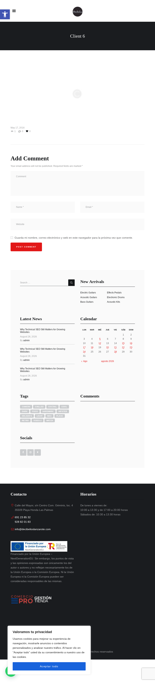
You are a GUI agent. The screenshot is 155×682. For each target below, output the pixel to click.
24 (84, 351)
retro (25, 420)
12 (99, 343)
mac (49, 416)
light (40, 416)
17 (84, 347)
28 (115, 351)
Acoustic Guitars (88, 297)
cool (64, 407)
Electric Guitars (88, 292)
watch (49, 420)
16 (131, 343)
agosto (107, 361)
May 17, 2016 (18, 127)
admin (26, 340)
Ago (85, 361)
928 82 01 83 (23, 521)
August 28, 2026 (28, 336)
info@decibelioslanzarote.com (33, 529)
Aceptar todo (49, 666)
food (35, 411)
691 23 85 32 (23, 517)
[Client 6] (77, 94)
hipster (62, 411)
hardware (48, 411)
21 (115, 347)
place (59, 416)
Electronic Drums (116, 297)
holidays (27, 416)
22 (123, 347)
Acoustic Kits (113, 302)
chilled (39, 407)
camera (26, 407)
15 (123, 343)
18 (92, 347)
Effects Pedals (114, 292)
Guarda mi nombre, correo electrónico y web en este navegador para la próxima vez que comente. (74, 237)
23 (131, 347)
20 (107, 347)
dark (24, 411)
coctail (52, 407)
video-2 (37, 420)
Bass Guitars (86, 302)
